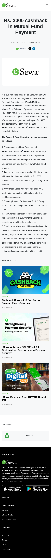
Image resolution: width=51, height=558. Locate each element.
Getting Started (8, 506)
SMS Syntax (6, 510)
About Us (5, 535)
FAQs (4, 545)
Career (4, 540)
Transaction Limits (9, 520)
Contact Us (6, 549)
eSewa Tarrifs (7, 515)
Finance (29, 435)
